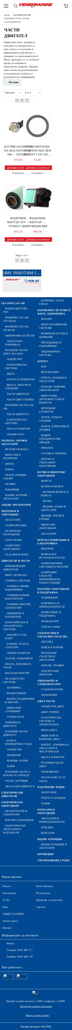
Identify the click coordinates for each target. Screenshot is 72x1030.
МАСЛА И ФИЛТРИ (18, 429)
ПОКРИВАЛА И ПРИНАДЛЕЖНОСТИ (52, 605)
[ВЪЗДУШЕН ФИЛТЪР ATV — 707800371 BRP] (18, 198)
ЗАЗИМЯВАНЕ (49, 597)
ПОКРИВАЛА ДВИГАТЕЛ (12, 724)
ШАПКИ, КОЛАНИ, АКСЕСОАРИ (15, 497)
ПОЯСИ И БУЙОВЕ (52, 647)
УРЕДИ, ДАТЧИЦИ (16, 781)
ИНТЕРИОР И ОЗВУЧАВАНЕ (10, 513)
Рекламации (9, 893)
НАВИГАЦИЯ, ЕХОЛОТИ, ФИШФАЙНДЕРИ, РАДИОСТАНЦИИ (50, 577)
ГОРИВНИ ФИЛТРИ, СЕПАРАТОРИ (18, 606)
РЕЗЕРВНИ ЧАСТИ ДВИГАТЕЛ (15, 733)
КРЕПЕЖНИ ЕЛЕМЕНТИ (47, 410)
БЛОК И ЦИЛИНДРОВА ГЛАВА (18, 742)
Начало (6, 886)
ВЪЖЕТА (46, 481)
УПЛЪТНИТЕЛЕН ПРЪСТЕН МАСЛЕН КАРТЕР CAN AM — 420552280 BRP (37, 151)
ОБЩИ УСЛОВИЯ (13, 914)
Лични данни (10, 921)
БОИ (43, 366)
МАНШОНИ (14, 755)
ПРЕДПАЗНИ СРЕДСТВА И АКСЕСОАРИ (48, 656)
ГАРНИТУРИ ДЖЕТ (52, 706)
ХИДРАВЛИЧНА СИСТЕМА (49, 353)
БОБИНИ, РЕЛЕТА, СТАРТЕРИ (17, 646)
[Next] (39, 285)
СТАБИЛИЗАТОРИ (52, 689)
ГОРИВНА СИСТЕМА (17, 580)
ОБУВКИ (10, 484)
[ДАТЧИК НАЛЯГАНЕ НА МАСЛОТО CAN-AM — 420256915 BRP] (18, 126)
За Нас (6, 900)
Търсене (40, 907)
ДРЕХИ (9, 464)
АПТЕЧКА (47, 642)
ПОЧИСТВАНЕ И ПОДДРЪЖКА (50, 614)
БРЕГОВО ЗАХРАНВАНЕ (19, 820)
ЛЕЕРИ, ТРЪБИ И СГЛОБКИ (50, 419)
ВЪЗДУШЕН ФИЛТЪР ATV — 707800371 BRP (18, 222)
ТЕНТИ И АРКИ (50, 627)
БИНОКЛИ (47, 548)
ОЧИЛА (9, 469)
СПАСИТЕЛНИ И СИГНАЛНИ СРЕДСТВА (52, 635)
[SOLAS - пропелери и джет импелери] (32, 286)
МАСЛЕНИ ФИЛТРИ (17, 673)
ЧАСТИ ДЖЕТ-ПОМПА (20, 399)
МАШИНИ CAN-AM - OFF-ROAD (16, 319)
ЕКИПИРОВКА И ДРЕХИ (20, 335)
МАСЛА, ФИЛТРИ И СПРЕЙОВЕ (18, 387)
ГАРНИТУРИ (14, 359)
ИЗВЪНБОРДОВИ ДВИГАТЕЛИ (14, 568)
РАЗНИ (11, 766)
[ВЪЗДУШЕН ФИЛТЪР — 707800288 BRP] (37, 198)
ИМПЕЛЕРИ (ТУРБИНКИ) (13, 710)
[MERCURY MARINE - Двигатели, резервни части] (12, 286)
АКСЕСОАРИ (12, 520)
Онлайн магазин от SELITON (36, 1026)
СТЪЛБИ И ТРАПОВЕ (54, 453)
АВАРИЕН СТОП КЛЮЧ (16, 637)
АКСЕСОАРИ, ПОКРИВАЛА (14, 343)
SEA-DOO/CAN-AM (13, 303)
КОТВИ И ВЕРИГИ (52, 486)
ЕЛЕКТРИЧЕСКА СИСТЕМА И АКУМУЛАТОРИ (50, 721)
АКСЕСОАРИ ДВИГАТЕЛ (20, 786)
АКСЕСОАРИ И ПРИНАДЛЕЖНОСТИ (52, 820)
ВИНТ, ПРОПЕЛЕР (16, 575)
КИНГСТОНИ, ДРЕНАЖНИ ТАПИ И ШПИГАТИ (51, 399)
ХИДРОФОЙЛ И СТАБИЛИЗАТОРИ (48, 682)
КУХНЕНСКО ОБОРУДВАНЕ (12, 533)
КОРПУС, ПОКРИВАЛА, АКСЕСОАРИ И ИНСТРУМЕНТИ (54, 748)
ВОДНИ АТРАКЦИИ (49, 839)
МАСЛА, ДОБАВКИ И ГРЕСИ (17, 666)
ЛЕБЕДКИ (47, 827)
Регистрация (43, 893)
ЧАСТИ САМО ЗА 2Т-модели (52, 779)
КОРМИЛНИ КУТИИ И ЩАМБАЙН (53, 335)
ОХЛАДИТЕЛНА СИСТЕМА (14, 680)
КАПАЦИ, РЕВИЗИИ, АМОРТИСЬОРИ (52, 388)
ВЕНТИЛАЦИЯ (50, 372)
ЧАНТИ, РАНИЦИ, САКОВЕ (15, 477)
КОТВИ (47, 501)
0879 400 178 (25, 956)
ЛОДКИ (45, 803)
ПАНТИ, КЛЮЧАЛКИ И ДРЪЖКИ (54, 428)
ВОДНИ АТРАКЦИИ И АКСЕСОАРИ (53, 846)
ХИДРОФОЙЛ (49, 695)
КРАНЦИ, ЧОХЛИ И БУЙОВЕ (51, 517)
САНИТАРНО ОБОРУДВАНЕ (12, 547)
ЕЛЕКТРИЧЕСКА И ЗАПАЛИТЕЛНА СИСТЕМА (15, 626)
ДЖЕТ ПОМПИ (50, 712)
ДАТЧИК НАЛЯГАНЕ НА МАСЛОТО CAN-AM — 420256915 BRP (18, 151)
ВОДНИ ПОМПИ (16, 693)
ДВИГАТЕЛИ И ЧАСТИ (15, 561)
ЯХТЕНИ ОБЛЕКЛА (16, 449)
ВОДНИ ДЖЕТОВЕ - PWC (16, 310)
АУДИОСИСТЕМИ (15, 525)
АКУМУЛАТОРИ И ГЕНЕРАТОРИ (15, 813)
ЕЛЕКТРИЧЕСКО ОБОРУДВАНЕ (12, 804)
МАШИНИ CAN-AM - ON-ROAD (16, 328)
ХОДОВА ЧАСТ (16, 434)
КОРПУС (43, 361)
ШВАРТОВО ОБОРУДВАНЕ (47, 526)
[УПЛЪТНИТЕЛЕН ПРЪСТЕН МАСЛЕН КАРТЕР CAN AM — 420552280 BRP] (37, 126)
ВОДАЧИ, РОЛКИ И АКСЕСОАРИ (53, 508)
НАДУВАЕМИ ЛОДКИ (50, 787)
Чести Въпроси (44, 886)
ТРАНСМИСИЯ (49, 772)
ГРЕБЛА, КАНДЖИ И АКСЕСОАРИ (53, 379)
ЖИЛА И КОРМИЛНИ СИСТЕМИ (53, 326)
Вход (5, 907)
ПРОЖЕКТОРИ (50, 621)
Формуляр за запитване (49, 900)
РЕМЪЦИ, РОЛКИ (17, 760)
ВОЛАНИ (46, 319)
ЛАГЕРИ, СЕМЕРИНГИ (19, 658)
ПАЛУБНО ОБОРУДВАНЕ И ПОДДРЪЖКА (53, 591)
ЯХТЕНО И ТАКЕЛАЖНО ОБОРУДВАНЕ (47, 462)
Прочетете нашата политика (36, 1006)
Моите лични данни (37, 1015)
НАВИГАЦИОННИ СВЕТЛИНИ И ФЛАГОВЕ (54, 565)
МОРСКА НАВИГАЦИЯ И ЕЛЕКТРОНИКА (53, 542)
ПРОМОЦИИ (45, 854)
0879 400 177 (25, 950)
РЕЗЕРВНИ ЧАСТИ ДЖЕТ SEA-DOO (15, 352)
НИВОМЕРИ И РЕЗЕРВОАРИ (14, 615)
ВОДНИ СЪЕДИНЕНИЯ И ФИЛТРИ (19, 701)
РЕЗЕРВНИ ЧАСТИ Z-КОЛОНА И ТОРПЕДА (17, 774)
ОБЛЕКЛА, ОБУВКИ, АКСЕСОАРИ (14, 442)
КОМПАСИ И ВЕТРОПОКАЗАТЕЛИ (52, 556)
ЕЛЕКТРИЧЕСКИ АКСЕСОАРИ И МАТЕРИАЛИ (14, 829)
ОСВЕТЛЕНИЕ (13, 540)
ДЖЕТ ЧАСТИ (46, 701)
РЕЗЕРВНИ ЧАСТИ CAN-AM (18, 407)
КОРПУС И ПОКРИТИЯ (20, 379)
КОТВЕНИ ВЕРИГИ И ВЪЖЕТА (55, 494)
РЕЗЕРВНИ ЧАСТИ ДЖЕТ (51, 765)
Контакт (7, 928)
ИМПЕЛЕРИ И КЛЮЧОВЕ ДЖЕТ (49, 737)
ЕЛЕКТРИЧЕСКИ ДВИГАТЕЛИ (12, 794)
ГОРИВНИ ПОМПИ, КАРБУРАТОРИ (17, 597)
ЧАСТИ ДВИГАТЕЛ (18, 394)
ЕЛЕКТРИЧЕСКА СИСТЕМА (16, 367)
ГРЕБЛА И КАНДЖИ (53, 798)
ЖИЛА (11, 374)
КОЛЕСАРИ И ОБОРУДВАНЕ (46, 811)
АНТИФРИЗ (14, 687)
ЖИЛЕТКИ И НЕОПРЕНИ (12, 457)
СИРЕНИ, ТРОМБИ (52, 665)
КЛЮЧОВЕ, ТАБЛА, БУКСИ (52, 302)
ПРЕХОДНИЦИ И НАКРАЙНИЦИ (50, 344)
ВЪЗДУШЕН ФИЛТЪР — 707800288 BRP (37, 222)
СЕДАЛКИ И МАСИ (16, 554)
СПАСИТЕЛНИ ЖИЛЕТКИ (49, 673)
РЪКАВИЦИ (12, 489)
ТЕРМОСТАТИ (15, 717)
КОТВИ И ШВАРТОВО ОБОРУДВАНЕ (51, 474)
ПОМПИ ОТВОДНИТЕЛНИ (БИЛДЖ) (49, 439)
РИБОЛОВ (47, 448)
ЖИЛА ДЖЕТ (49, 730)
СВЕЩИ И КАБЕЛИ (18, 653)
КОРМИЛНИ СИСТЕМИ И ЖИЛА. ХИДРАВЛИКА (53, 312)
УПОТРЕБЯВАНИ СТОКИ (53, 860)
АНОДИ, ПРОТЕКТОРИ (16, 505)
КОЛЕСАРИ (48, 833)
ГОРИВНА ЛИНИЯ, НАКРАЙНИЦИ (17, 588)
